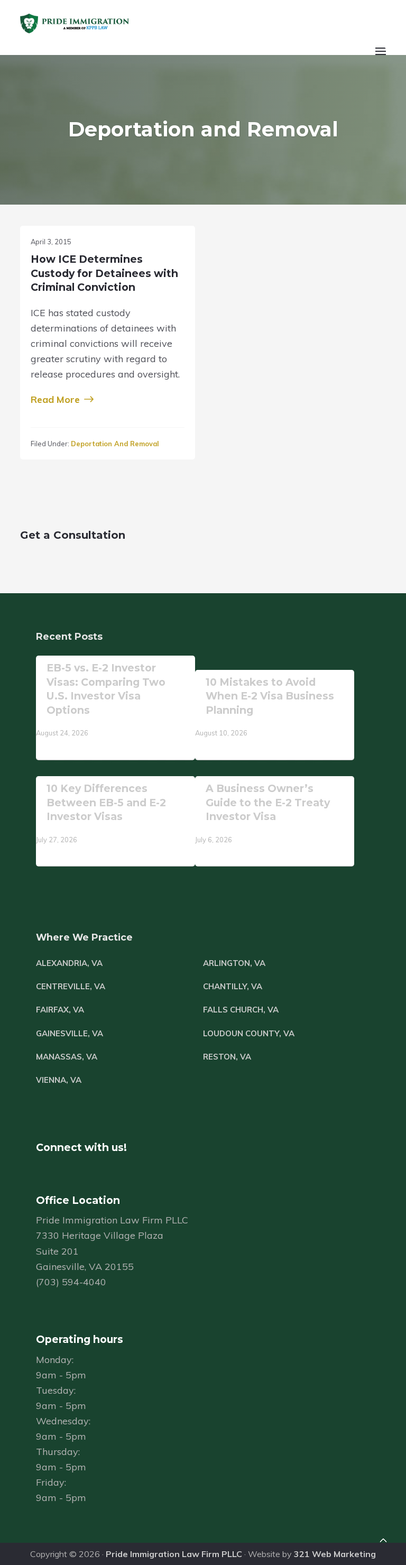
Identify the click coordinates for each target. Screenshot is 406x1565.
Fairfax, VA (60, 1010)
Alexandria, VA (69, 963)
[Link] (383, 1541)
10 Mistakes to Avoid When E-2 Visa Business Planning (270, 696)
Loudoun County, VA (248, 1033)
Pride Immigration (106, 23)
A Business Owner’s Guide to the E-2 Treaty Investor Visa (268, 802)
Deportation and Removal (115, 443)
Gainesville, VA (69, 1033)
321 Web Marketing (335, 1554)
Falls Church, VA (241, 1010)
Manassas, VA (66, 1057)
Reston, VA (227, 1057)
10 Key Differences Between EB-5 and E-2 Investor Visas (106, 802)
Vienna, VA (58, 1080)
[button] (379, 57)
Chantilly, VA (232, 986)
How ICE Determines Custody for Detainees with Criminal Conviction (104, 273)
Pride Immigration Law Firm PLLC (174, 1554)
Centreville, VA (70, 986)
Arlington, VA (234, 963)
